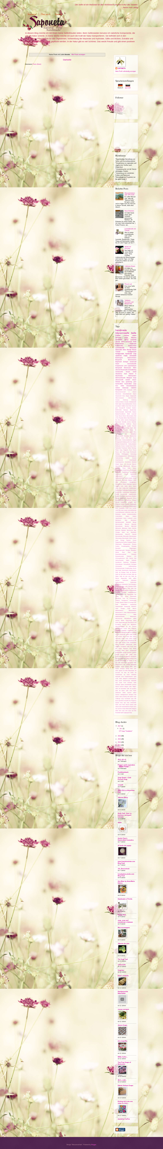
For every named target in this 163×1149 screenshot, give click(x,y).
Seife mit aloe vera (125, 576)
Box (116, 420)
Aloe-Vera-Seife (132, 397)
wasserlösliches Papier (127, 706)
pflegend (125, 678)
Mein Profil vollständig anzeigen (125, 71)
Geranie (134, 458)
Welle (135, 614)
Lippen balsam (131, 516)
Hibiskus (130, 480)
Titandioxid (118, 598)
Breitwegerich (132, 420)
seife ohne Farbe (131, 690)
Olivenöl (117, 369)
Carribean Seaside (120, 426)
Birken (125, 418)
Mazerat (127, 524)
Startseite (32, 14)
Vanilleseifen (124, 604)
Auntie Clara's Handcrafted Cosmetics (126, 839)
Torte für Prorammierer (129, 598)
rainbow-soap (126, 680)
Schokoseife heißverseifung (125, 566)
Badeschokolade (119, 411)
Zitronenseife (119, 379)
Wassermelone (132, 610)
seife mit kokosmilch (120, 688)
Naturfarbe (133, 532)
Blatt (129, 418)
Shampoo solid (123, 586)
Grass (124, 468)
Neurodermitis (118, 536)
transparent (118, 389)
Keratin (117, 496)
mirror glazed (118, 670)
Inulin (122, 486)
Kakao (134, 490)
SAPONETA (122, 68)
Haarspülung (133, 472)
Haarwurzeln (118, 474)
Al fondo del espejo (124, 845)
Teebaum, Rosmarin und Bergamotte (129, 302)
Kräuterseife (133, 504)
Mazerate (134, 524)
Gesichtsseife (132, 460)
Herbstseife (118, 480)
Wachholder (119, 375)
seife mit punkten (131, 688)
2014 (119, 742)
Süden (122, 594)
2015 (119, 739)
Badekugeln (119, 357)
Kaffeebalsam (132, 488)
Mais (126, 520)
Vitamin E (132, 373)
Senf (130, 584)
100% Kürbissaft (127, 389)
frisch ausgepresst (131, 650)
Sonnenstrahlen (125, 590)
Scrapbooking (128, 568)
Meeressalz (127, 367)
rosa (116, 682)
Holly (116, 482)
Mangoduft (118, 367)
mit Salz (123, 672)
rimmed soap (121, 337)
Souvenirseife (132, 590)
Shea (116, 588)
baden (127, 634)
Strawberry (118, 373)
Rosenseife (124, 369)
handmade (121, 330)
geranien (129, 652)
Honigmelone (118, 484)
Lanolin (134, 508)
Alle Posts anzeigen (78, 54)
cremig (125, 640)
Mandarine (133, 520)
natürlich (133, 387)
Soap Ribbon (123, 588)
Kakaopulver (133, 492)
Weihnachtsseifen (131, 612)
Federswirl (133, 343)
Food (130, 450)
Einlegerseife (118, 442)
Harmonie (133, 476)
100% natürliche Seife (128, 341)
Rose (123, 552)
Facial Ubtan (133, 446)
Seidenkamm (125, 570)
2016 (119, 736)
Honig (126, 339)
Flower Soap (118, 450)
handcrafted (119, 383)
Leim (125, 365)
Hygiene (117, 486)
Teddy (117, 596)
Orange (122, 540)
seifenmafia (122, 965)
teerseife (126, 700)
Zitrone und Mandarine (129, 624)
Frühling (117, 454)
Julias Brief (118, 488)
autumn (117, 634)
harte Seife (126, 658)
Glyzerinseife (127, 466)
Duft (127, 438)
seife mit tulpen (120, 690)
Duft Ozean (132, 438)
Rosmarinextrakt (119, 556)
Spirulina (117, 592)
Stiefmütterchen (132, 592)
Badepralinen (119, 343)
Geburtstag (133, 454)
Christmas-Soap (125, 428)
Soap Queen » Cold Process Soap (124, 778)
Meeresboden (119, 526)
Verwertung (127, 606)
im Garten (129, 660)
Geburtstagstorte (132, 456)
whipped (134, 708)
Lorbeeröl (130, 518)
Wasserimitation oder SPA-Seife (130, 194)
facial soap (133, 646)
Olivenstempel (132, 536)
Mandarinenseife (119, 522)
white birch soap (120, 710)
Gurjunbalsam (119, 470)
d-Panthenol (131, 640)
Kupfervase (126, 506)
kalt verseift (126, 664)
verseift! (120, 785)
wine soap (128, 710)
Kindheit (134, 496)
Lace (130, 508)
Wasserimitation (119, 610)
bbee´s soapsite (123, 975)
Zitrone (117, 341)
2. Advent (132, 391)
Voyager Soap (125, 608)
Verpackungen (119, 606)
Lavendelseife (119, 347)
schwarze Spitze (119, 684)
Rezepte (128, 550)
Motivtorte (117, 530)
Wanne (134, 608)
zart (133, 710)
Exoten (123, 446)
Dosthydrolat (133, 436)
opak (135, 676)
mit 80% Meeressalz (128, 670)
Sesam (128, 371)
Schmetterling (132, 369)
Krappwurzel (119, 365)
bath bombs (133, 634)
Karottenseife (123, 494)
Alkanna (133, 337)
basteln (128, 379)
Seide (119, 570)
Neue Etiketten (129, 211)
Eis (128, 442)
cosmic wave (130, 335)
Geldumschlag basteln (122, 458)
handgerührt (127, 656)
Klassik (117, 498)
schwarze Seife (131, 682)
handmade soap (130, 354)
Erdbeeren (118, 446)
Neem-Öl (127, 534)
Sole (129, 588)
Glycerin (134, 464)
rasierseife (133, 680)
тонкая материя (123, 1009)
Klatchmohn (123, 498)
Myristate (123, 530)
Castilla (129, 426)
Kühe (116, 508)
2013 (119, 745)
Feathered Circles (126, 448)
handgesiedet (119, 354)
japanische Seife (132, 662)
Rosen (134, 349)
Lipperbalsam (118, 518)
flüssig (134, 648)
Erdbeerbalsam (132, 444)
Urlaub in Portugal (129, 602)
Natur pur (125, 532)
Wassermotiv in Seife (121, 612)
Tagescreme (130, 594)
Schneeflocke (127, 564)
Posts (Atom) (37, 64)
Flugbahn (125, 450)
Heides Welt (122, 915)
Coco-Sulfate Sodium (121, 430)
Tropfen (117, 602)
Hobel (134, 480)
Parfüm (125, 542)
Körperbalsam (132, 506)
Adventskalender (127, 393)
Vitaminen (133, 606)
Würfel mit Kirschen (128, 247)
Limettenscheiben (131, 514)
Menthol (127, 526)
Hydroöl (134, 484)
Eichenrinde (118, 440)
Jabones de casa (123, 943)
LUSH (126, 508)
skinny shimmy (123, 696)
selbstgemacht (124, 694)
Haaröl (126, 474)
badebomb (122, 634)
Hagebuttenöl (118, 476)
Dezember (126, 436)
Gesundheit (128, 462)
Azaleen (134, 407)
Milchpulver (118, 528)
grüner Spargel (119, 656)
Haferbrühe (133, 474)
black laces (126, 636)
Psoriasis (134, 546)
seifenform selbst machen (123, 692)
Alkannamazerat (119, 397)
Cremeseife (118, 434)
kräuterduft (133, 664)
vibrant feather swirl (131, 704)
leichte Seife (129, 666)
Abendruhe (118, 393)
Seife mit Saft (119, 574)
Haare (117, 363)
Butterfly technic (126, 422)
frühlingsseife (118, 652)
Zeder (116, 622)
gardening (129, 381)
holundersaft (123, 660)
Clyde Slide (133, 428)
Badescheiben (132, 357)
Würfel (122, 620)
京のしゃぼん (122, 1080)
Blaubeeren (133, 418)
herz (116, 385)
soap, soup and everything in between (125, 921)
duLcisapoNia (122, 1041)
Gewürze (134, 462)
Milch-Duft (133, 526)
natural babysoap (121, 387)
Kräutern (127, 504)
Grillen (129, 468)
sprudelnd (121, 700)
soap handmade (125, 698)
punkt (120, 680)
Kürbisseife (122, 508)
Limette (124, 514)
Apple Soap (122, 403)
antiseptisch (131, 630)
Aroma (134, 403)
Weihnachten (132, 375)
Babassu (126, 409)
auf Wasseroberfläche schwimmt (128, 632)
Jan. (121, 728)
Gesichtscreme (119, 460)
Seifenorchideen (119, 582)
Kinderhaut (122, 496)
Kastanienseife (132, 494)
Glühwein (134, 466)
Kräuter (123, 504)
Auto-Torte (128, 405)
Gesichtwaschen (119, 462)
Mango (134, 522)
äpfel (122, 712)
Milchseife (133, 347)
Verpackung (133, 604)
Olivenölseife (125, 538)
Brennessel (118, 422)
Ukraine (122, 602)
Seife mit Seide (127, 574)
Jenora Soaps (122, 1025)
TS (125, 594)
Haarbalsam (125, 472)
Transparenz (124, 600)
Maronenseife (118, 524)
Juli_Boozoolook (123, 869)
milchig (127, 668)
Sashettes (126, 562)
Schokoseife (119, 371)
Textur (126, 596)
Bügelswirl (118, 361)
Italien (126, 486)
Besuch (121, 416)
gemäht (125, 652)
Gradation (118, 468)
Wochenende (118, 618)
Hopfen (125, 484)
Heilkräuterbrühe (119, 478)
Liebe (132, 512)
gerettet (134, 652)
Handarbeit (118, 339)
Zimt (129, 622)
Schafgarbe (133, 562)
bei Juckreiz (118, 636)
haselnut (131, 658)
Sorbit (134, 371)
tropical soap (119, 702)
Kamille (117, 494)
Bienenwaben (130, 416)
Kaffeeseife (119, 345)
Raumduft (117, 548)
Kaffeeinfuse (118, 490)
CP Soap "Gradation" (126, 731)
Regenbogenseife (120, 550)
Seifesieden (125, 584)
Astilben (124, 405)
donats (124, 642)
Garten (117, 335)
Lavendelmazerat (119, 512)
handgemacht (132, 352)
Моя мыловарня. (124, 927)
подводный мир (128, 712)
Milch (134, 367)
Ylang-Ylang (129, 620)
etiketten (117, 646)
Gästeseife (118, 472)
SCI (135, 556)
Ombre (130, 538)
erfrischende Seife (131, 644)
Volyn (116, 608)
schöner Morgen (124, 686)
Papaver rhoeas (131, 540)
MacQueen (118, 520)
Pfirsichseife (118, 544)
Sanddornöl (118, 562)
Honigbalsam (133, 482)
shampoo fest (132, 694)
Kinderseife (129, 496)
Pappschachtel (119, 542)
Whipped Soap (131, 377)
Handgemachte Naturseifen (123, 992)
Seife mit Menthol (131, 572)
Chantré (134, 426)
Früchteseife (133, 452)
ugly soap (126, 702)
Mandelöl (128, 522)
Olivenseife (126, 536)
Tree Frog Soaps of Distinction (124, 1063)
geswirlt (117, 654)
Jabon (130, 486)
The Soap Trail (123, 959)
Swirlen (117, 594)
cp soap (121, 640)
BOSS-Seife (118, 409)
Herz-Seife (124, 480)
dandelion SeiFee (124, 1119)
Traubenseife (133, 600)
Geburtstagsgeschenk (121, 456)
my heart (127, 674)
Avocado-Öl (122, 407)
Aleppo (127, 395)
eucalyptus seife (125, 646)
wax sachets (118, 708)
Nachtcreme (130, 530)
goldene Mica (124, 654)
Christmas (117, 428)
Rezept (129, 349)
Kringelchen (124, 502)
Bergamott (118, 359)
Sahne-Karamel (119, 560)
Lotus (134, 518)
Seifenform (125, 580)
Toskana (117, 600)
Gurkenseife (133, 470)
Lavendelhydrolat (131, 510)
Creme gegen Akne (130, 432)
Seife (133, 333)
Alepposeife (133, 395)
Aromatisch (118, 405)
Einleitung (125, 442)
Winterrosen (133, 616)
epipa (120, 822)
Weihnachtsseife (120, 377)
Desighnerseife (119, 436)
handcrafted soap (130, 383)
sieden (117, 696)
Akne (123, 395)
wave (135, 706)
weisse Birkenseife (127, 708)
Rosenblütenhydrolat (120, 554)
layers (122, 666)
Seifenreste (133, 582)
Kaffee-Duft (125, 488)
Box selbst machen (123, 420)
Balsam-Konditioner (120, 413)
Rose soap (132, 552)
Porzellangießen (125, 546)
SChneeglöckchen (120, 558)
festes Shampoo (123, 648)
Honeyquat (124, 482)
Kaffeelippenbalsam (127, 490)
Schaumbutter (119, 564)
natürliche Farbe (121, 356)
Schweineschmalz (120, 568)
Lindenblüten (118, 516)
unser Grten (122, 704)
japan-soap (124, 662)
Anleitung (125, 399)
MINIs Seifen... (123, 1057)
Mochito (134, 528)
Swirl (125, 373)
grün (135, 381)
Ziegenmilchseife (123, 622)
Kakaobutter (118, 492)
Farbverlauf (118, 448)
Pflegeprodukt (126, 544)
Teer (122, 596)
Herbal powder (128, 478)
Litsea (124, 518)
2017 (119, 726)
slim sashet (130, 696)
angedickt (123, 630)
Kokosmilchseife (119, 500)
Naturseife (118, 349)
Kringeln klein (132, 502)
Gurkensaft (133, 361)
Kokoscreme (132, 345)
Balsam (134, 411)
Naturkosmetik (119, 534)
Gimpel (117, 464)
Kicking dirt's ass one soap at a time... (125, 1102)
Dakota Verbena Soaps (125, 1085)
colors (130, 638)
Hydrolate (129, 484)
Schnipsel (133, 564)
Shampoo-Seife (132, 586)
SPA (127, 558)
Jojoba (134, 486)
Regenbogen (133, 548)
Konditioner (128, 500)
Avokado (128, 407)
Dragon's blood (119, 438)
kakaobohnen (119, 664)
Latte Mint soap (119, 510)
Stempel (124, 592)
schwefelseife (128, 684)
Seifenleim (133, 580)
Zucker (125, 628)
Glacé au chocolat (125, 464)
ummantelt (133, 356)
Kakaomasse (126, 492)
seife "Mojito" (132, 686)
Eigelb (134, 440)
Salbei (127, 560)
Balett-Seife (128, 411)
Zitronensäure (119, 628)
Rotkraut (129, 556)
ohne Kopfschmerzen (127, 676)
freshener (117, 650)
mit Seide (131, 672)
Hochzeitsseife (131, 363)
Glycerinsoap (118, 466)
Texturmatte (133, 596)
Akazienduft (118, 395)
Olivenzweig (118, 538)
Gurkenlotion (126, 470)
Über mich (45, 14)
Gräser (134, 468)
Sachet (131, 558)
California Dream (130, 266)
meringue (122, 668)
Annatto (126, 401)
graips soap (132, 654)
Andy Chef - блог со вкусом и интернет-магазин (125, 815)
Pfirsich (134, 542)
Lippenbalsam (132, 365)
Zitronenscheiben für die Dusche (125, 626)
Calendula (122, 424)
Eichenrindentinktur (127, 440)
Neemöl (134, 534)
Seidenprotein (132, 570)
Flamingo (134, 448)
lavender (117, 666)
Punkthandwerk (123, 772)
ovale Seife (118, 678)
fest (116, 648)
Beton (124, 416)
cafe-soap (118, 638)
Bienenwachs (132, 359)
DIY (126, 434)
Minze (129, 528)
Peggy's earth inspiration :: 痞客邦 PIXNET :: (126, 766)
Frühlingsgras (125, 454)
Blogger (93, 1144)
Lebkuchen (128, 512)
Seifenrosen (118, 584)
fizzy (131, 648)
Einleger (125, 361)
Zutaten (58, 14)
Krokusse (117, 504)
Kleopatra (129, 498)
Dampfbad (133, 434)
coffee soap (124, 638)
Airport (134, 393)
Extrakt (127, 446)
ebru (123, 381)
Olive (124, 349)
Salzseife (134, 560)
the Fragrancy (132, 700)
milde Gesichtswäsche (128, 385)
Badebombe (133, 409)
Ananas (117, 399)
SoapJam (121, 970)
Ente (131, 442)
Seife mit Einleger (120, 572)
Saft (135, 558)
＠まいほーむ (122, 759)
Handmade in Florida (125, 899)
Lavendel (133, 339)
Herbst (134, 478)
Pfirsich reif (128, 284)
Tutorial (117, 352)
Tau (135, 594)
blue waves (133, 636)
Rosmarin (134, 554)
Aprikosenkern (129, 403)
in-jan (119, 662)
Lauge (125, 510)
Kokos (134, 498)
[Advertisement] (126, 135)
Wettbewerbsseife (120, 616)
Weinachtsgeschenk (120, 614)
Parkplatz (130, 542)
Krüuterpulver (118, 506)
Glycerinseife (122, 333)
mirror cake (133, 668)
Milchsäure (124, 528)
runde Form (122, 682)
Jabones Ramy (123, 797)
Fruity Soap (126, 452)
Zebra (134, 620)
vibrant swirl (118, 706)
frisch (123, 650)
